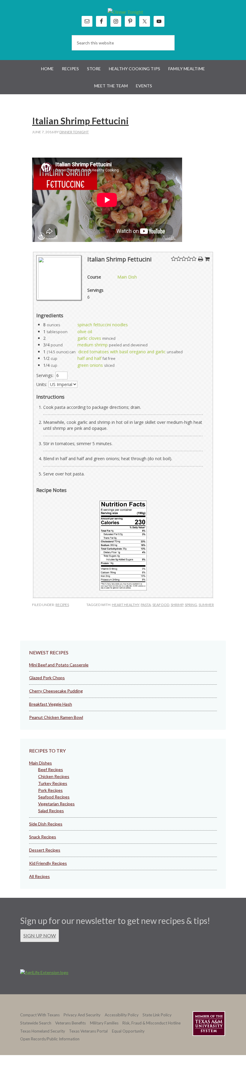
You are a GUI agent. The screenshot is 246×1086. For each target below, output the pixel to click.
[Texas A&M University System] (209, 1024)
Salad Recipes (51, 810)
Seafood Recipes (54, 796)
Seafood (160, 604)
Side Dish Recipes (45, 823)
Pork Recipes (50, 790)
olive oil (84, 331)
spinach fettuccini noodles (102, 324)
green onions (90, 365)
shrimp (177, 604)
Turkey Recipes (52, 783)
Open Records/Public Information (50, 1038)
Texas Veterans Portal (88, 1031)
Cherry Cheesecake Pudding (56, 690)
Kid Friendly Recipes (48, 863)
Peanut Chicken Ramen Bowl (56, 717)
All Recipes (39, 876)
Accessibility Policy (122, 1014)
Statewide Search (35, 1023)
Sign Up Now (39, 935)
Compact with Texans (40, 1014)
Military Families (104, 1023)
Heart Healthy (125, 604)
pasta (146, 604)
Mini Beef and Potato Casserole (58, 664)
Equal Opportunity (128, 1031)
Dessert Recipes (44, 849)
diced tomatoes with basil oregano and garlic (122, 351)
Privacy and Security (82, 1014)
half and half (89, 358)
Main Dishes (40, 762)
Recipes (62, 604)
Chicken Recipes (53, 776)
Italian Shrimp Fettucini (80, 120)
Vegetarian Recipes (56, 803)
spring (191, 604)
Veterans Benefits (70, 1023)
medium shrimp (92, 345)
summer (206, 604)
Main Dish (127, 277)
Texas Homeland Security (42, 1031)
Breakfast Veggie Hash (50, 704)
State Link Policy (157, 1014)
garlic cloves (89, 338)
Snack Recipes (42, 836)
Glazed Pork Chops (47, 677)
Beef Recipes (50, 769)
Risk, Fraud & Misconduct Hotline (151, 1023)
